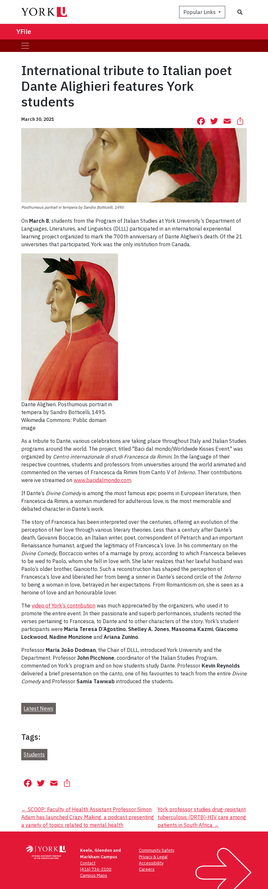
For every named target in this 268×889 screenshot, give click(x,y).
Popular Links (200, 12)
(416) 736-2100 (95, 869)
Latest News (38, 708)
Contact (87, 863)
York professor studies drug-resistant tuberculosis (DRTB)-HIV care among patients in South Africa (202, 817)
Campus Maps (93, 875)
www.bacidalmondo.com (102, 480)
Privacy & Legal (153, 857)
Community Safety (156, 850)
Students (34, 754)
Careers (147, 869)
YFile (23, 31)
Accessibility (151, 863)
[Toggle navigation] (25, 46)
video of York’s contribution (63, 605)
